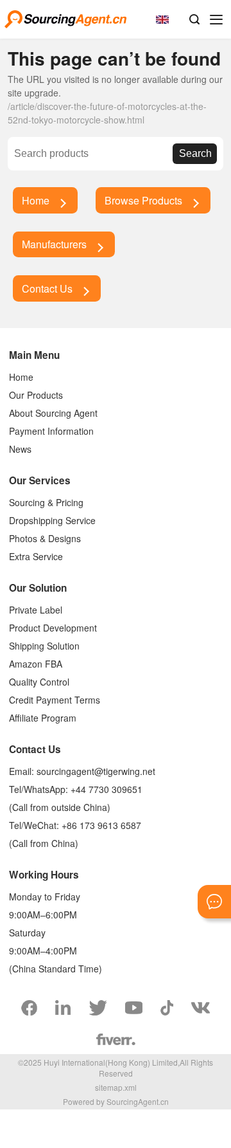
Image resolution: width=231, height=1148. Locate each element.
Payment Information (51, 430)
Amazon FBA (35, 663)
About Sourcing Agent (53, 412)
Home (35, 200)
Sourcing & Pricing (46, 502)
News (20, 448)
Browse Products (143, 200)
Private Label (35, 609)
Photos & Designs (45, 538)
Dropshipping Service (52, 520)
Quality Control (39, 681)
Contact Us (47, 288)
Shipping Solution (44, 645)
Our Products (36, 394)
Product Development (53, 627)
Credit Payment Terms (54, 699)
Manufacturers (54, 244)
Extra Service (36, 556)
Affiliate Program (42, 717)
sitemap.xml (116, 1087)
